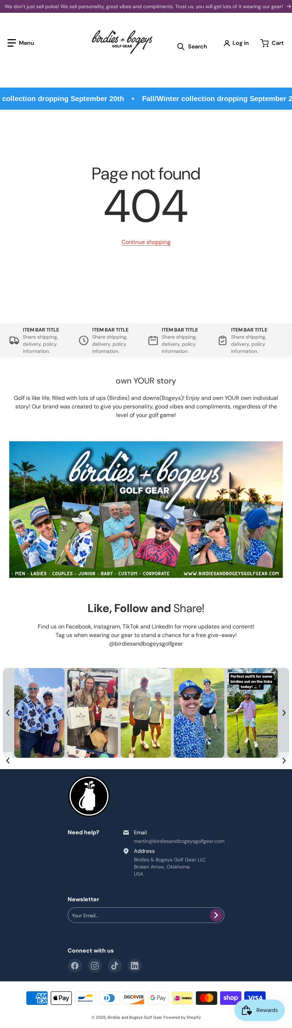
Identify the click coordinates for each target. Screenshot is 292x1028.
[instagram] (95, 966)
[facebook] (75, 966)
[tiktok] (115, 966)
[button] (20, 43)
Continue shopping (146, 242)
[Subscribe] (216, 915)
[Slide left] (8, 712)
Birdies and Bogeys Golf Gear (135, 1017)
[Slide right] (284, 712)
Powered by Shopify (182, 1017)
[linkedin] (134, 966)
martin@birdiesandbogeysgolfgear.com (179, 841)
